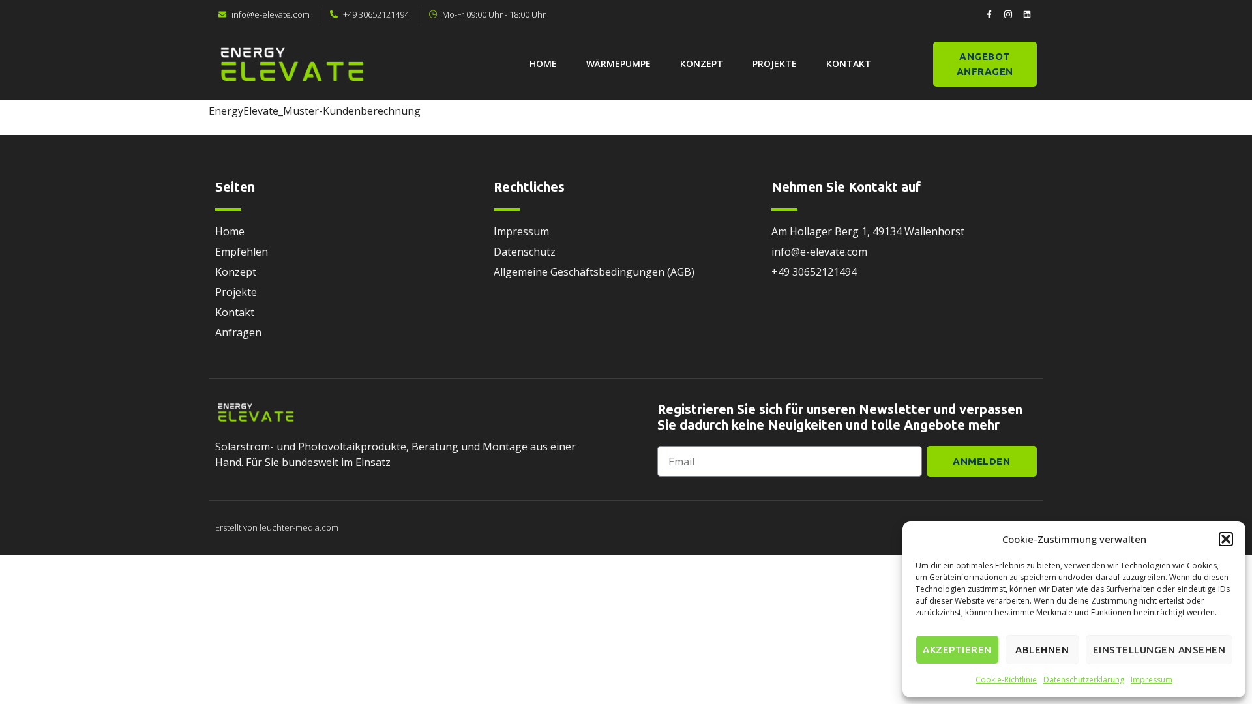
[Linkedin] (1027, 14)
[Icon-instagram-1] (1008, 14)
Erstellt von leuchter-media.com (276, 527)
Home (543, 63)
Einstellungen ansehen (1159, 649)
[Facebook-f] (989, 14)
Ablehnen (1042, 649)
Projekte (775, 63)
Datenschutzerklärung (1083, 679)
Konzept (701, 63)
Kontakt (848, 63)
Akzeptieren (957, 649)
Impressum (1151, 679)
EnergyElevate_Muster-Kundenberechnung (315, 111)
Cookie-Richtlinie (1006, 679)
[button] (1225, 539)
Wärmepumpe (618, 63)
